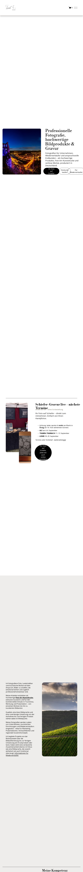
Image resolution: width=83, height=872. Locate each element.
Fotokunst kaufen (65, 171)
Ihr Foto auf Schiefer (51, 171)
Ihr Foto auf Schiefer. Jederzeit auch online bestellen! (43, 452)
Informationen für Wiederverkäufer (17, 754)
